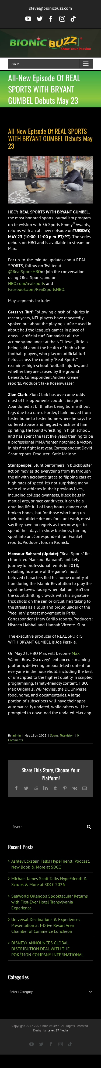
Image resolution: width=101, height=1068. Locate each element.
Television (67, 735)
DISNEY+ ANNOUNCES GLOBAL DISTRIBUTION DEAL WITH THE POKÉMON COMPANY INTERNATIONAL (47, 948)
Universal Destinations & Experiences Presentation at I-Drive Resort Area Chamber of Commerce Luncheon (45, 925)
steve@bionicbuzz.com (50, 8)
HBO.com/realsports (26, 283)
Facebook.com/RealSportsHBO (36, 289)
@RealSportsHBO (24, 271)
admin (16, 735)
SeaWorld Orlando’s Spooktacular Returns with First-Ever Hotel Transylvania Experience (49, 901)
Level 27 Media (57, 1030)
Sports (54, 735)
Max (75, 653)
